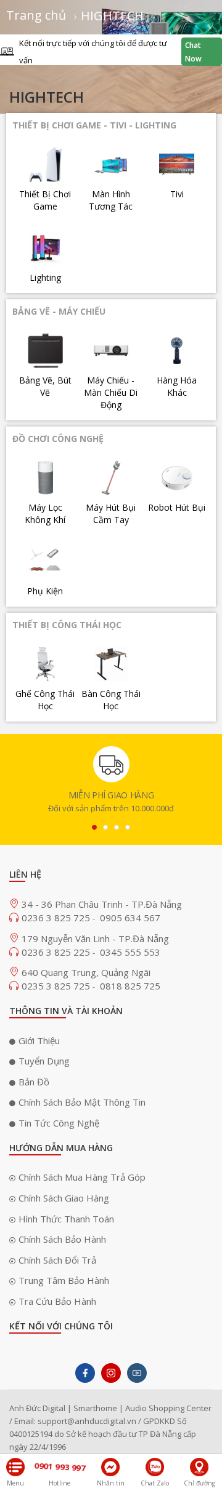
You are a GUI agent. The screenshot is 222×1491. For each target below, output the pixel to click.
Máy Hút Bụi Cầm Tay (111, 513)
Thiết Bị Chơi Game (45, 200)
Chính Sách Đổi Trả (57, 1260)
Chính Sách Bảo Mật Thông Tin (82, 1102)
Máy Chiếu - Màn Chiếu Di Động (111, 392)
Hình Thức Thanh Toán (66, 1219)
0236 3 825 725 (57, 917)
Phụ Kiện (45, 591)
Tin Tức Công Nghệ (58, 1123)
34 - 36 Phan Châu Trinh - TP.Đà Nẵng (102, 904)
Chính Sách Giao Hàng (63, 1198)
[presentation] (94, 827)
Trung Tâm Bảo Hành (63, 1280)
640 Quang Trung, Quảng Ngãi (86, 972)
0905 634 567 (130, 917)
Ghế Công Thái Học (45, 700)
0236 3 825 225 (57, 952)
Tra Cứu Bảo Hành (57, 1301)
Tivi (177, 194)
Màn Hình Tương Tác (111, 200)
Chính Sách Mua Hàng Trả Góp (82, 1177)
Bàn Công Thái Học (111, 700)
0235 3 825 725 (57, 986)
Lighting (45, 277)
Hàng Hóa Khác (177, 386)
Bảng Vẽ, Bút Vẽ (45, 386)
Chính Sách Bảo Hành (62, 1239)
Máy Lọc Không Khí (45, 513)
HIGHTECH (112, 15)
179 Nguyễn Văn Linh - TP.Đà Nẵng (95, 938)
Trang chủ (37, 15)
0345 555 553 (130, 952)
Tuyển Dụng (44, 1061)
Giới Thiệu (39, 1040)
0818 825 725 (130, 986)
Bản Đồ (33, 1082)
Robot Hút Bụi (176, 507)
